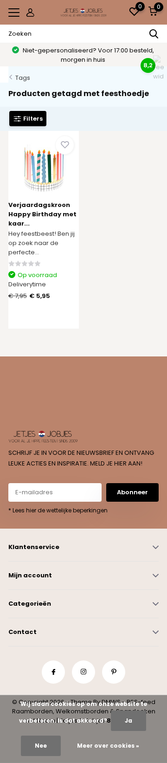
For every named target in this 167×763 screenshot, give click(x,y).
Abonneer (132, 492)
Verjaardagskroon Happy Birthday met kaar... (42, 214)
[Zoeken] (154, 34)
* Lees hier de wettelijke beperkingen (58, 510)
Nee (41, 746)
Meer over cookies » (108, 746)
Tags (22, 77)
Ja (128, 720)
